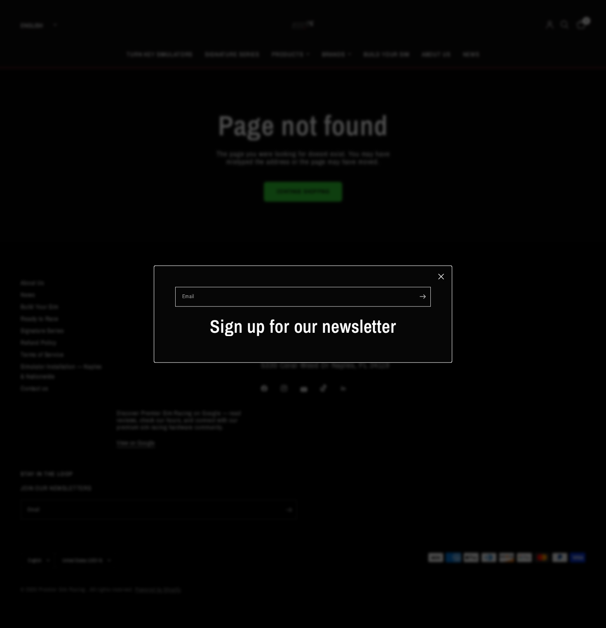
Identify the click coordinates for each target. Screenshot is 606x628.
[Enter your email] (422, 296)
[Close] (441, 276)
